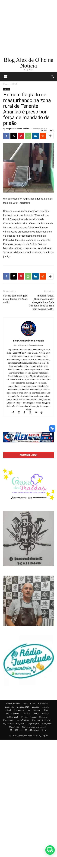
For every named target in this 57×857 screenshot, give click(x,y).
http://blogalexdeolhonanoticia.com (28, 345)
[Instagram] (20, 413)
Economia (9, 707)
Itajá (28, 710)
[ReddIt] (43, 136)
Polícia (36, 713)
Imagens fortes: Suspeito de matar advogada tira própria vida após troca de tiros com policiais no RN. (41, 302)
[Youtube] (37, 413)
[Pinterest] (21, 136)
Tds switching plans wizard (33, 726)
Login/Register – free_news (39, 723)
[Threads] (42, 413)
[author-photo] (28, 336)
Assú (25, 703)
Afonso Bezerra (13, 703)
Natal (46, 710)
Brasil (32, 703)
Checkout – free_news (41, 720)
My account (8, 720)
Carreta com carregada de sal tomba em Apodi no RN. (15, 299)
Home (6, 84)
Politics (24, 716)
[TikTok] (26, 413)
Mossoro (37, 710)
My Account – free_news (14, 723)
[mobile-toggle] (5, 76)
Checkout (43, 716)
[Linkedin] (35, 136)
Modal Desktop (31, 730)
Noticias (27, 713)
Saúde (33, 716)
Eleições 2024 (23, 707)
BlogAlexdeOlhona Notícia (17, 128)
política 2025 (12, 716)
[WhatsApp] (28, 136)
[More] (50, 136)
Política (45, 713)
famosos (45, 707)
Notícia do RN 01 (13, 713)
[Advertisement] (28, 28)
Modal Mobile (16, 730)
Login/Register (22, 720)
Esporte (35, 707)
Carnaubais (43, 703)
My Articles (14, 726)
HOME (14, 84)
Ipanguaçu (19, 710)
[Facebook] (6, 136)
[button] (52, 76)
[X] (13, 136)
